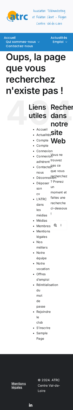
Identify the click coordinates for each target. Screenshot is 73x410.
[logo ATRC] (17, 12)
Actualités (43, 135)
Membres (43, 226)
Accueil (41, 129)
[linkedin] (30, 405)
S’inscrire (43, 328)
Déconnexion (46, 178)
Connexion (44, 151)
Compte (42, 140)
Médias (41, 220)
